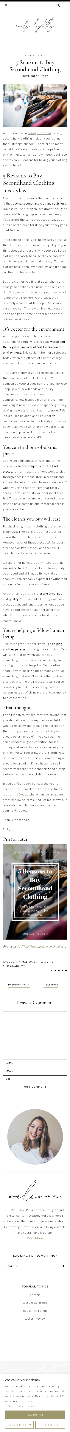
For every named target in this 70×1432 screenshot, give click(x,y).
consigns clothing (40, 133)
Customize (18, 1424)
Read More (35, 1238)
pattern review (35, 1318)
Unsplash (58, 946)
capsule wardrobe (35, 1302)
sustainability (14, 966)
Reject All (50, 1424)
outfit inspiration (35, 1310)
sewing (35, 1294)
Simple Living (35, 55)
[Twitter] (59, 970)
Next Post (50, 984)
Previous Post (19, 984)
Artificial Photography (32, 946)
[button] (6, 5)
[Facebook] (52, 970)
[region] (35, 1403)
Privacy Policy (25, 1406)
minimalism (23, 961)
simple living (44, 961)
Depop (23, 794)
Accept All (35, 1414)
